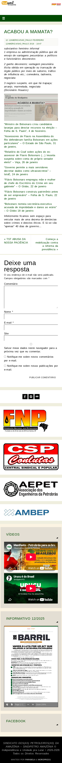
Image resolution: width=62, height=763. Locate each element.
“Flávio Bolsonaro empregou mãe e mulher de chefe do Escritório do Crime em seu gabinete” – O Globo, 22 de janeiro (30, 183)
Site (6, 333)
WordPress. (44, 760)
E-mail (9, 322)
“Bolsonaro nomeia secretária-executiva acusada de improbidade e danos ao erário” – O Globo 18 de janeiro (30, 207)
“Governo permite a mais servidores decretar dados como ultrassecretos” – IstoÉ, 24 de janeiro (27, 171)
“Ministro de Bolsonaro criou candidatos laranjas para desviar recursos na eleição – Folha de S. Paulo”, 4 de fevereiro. (30, 128)
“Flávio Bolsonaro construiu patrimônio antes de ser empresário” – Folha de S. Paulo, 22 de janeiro (31, 195)
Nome (8, 311)
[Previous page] (7, 704)
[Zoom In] (33, 704)
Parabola (30, 760)
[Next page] (12, 704)
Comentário (11, 283)
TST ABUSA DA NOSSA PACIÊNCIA (16, 241)
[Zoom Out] (28, 704)
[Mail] (37, 396)
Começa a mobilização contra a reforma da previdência (47, 244)
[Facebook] (25, 396)
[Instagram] (31, 396)
